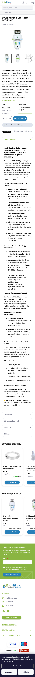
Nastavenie (17, 666)
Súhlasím (26, 672)
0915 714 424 (10, 602)
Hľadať (30, 7)
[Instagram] (8, 610)
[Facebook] (3, 610)
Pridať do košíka (19, 118)
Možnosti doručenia (25, 113)
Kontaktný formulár (11, 617)
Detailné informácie (8, 100)
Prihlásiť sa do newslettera (12, 574)
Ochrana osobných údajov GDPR (18, 569)
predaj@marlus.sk (11, 598)
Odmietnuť (9, 672)
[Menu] (32, 2)
